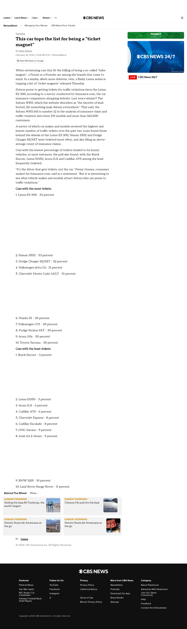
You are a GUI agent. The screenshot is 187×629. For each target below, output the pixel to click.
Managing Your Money (36, 25)
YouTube (54, 585)
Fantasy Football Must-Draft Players (30, 599)
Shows (46, 18)
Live (35, 17)
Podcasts (115, 589)
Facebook (55, 589)
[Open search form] (182, 18)
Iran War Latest (26, 589)
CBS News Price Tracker (63, 25)
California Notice (88, 589)
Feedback (146, 603)
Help (143, 599)
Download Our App (120, 593)
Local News (21, 18)
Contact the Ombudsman (154, 608)
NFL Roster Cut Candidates (26, 594)
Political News (26, 585)
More (33, 493)
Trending (20, 34)
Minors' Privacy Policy (91, 602)
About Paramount (150, 585)
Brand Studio (117, 598)
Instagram (54, 593)
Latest (7, 18)
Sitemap (114, 602)
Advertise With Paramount (154, 589)
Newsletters (116, 585)
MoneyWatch (10, 25)
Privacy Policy (87, 585)
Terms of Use (86, 598)
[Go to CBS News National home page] (93, 17)
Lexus (24, 539)
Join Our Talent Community (148, 594)
